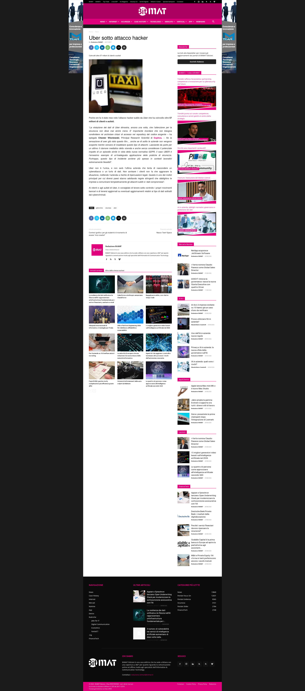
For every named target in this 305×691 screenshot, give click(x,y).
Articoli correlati (96, 270)
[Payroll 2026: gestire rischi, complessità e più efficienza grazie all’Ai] (102, 370)
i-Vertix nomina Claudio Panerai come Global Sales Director (203, 267)
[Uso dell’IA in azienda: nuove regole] (183, 338)
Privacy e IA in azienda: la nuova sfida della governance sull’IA (202, 350)
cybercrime (99, 208)
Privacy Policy (202, 684)
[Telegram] (113, 47)
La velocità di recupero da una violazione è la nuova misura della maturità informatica (128, 355)
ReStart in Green (156, 2)
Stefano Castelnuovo (153, 624)
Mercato (169, 21)
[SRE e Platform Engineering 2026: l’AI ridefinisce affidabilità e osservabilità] (130, 315)
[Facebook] (194, 1)
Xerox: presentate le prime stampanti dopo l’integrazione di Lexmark (203, 417)
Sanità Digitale (144, 2)
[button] (213, 22)
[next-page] (94, 390)
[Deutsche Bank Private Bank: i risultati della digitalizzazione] (183, 516)
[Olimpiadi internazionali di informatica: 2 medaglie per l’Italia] (102, 315)
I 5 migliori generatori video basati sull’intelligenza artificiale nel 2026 (203, 455)
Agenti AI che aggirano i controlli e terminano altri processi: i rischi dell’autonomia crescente (158, 355)
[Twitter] (210, 1)
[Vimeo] (214, 1)
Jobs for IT (95, 621)
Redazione (212, 684)
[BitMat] (152, 11)
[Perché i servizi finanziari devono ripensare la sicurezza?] (183, 530)
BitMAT (91, 2)
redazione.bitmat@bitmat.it (142, 675)
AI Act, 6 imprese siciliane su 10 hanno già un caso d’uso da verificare (202, 308)
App (190, 21)
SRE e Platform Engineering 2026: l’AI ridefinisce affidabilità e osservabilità (129, 328)
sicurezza (108, 208)
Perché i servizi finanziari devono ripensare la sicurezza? (202, 528)
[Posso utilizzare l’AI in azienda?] (183, 324)
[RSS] (206, 1)
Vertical (181, 21)
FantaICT (94, 631)
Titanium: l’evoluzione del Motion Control (194, 178)
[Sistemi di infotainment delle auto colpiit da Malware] (130, 370)
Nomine (92, 606)
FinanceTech (94, 638)
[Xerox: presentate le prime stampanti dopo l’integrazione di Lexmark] (183, 419)
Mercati (92, 603)
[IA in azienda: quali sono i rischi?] (183, 366)
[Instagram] (198, 1)
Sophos (158, 137)
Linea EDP (114, 2)
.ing (90, 635)
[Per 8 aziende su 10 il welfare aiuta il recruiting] (102, 342)
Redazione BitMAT (97, 42)
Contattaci (180, 2)
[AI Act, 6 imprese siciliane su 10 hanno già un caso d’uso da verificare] (183, 309)
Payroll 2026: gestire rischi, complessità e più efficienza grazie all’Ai (101, 383)
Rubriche (92, 617)
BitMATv (98, 2)
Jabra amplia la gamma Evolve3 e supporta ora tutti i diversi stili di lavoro (203, 403)
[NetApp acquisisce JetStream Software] (183, 255)
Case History (140, 21)
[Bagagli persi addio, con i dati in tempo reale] (159, 284)
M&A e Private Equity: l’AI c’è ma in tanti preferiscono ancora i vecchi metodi (203, 558)
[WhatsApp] (107, 47)
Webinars (200, 21)
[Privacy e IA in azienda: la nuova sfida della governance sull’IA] (183, 352)
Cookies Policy (191, 684)
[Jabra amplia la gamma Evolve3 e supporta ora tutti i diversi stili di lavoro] (183, 405)
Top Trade (106, 2)
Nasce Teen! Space (164, 233)
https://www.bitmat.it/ (112, 250)
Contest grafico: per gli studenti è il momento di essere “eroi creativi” (108, 234)
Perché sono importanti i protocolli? (192, 148)
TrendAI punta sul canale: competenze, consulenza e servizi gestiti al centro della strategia (194, 116)
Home (91, 32)
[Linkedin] (202, 1)
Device (91, 613)
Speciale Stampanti (169, 2)
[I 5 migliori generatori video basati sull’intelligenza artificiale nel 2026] (159, 315)
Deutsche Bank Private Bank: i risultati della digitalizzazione (201, 514)
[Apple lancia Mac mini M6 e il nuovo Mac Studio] (183, 390)
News (102, 21)
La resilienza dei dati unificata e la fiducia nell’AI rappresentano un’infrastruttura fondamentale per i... (159, 615)
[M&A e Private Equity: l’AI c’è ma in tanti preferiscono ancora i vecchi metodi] (183, 560)
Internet (113, 21)
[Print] (124, 47)
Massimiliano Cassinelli (198, 325)
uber (115, 208)
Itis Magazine (124, 2)
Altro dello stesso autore (114, 270)
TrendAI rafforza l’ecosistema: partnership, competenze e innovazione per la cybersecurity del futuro (196, 81)
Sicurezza (125, 21)
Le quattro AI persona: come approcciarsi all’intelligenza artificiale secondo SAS (156, 383)
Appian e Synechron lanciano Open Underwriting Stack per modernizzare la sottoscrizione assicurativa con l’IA (203, 498)
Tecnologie (155, 21)
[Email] (118, 47)
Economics (95, 628)
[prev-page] (90, 390)
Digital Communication (100, 624)
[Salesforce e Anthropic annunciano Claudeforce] (130, 284)
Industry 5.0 (133, 2)
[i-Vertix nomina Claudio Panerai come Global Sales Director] (183, 269)
